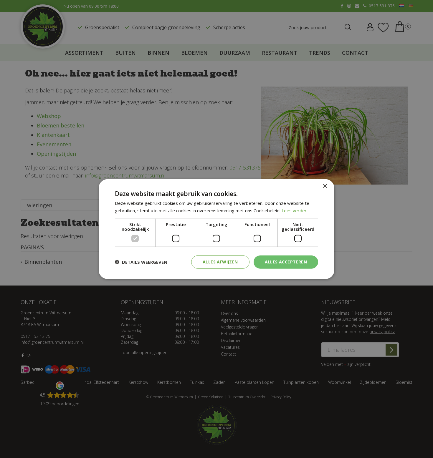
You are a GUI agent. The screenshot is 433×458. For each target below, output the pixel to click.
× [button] (325, 186)
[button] (141, 262)
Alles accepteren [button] (286, 262)
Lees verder (294, 210)
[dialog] (216, 229)
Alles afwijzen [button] (220, 262)
